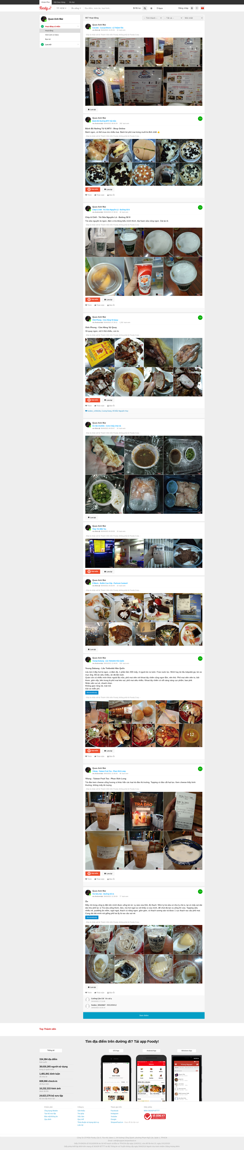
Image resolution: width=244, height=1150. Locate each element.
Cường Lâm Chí (97, 999)
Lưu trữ (48, 45)
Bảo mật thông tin (51, 1117)
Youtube (114, 1117)
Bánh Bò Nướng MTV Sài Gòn (104, 121)
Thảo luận (100, 195)
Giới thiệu (81, 1111)
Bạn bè (48, 39)
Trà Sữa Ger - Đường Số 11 (103, 894)
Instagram (114, 1114)
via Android (96, 123)
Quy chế (81, 1119)
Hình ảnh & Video (52, 35)
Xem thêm (144, 1015)
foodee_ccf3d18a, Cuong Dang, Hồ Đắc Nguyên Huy (107, 411)
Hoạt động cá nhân (52, 27)
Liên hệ (80, 1125)
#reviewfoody (92, 693)
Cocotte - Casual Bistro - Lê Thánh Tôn (107, 28)
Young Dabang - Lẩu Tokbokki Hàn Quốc (108, 661)
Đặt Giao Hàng (59, 2)
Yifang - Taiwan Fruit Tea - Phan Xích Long (109, 771)
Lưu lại (93, 110)
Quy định (47, 1119)
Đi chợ (72, 2)
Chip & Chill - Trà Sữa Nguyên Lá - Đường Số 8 (111, 210)
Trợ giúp (81, 1114)
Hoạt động (49, 31)
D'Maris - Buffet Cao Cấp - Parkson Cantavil (110, 583)
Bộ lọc (138, 8)
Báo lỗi (112, 195)
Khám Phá (46, 2)
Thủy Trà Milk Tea (99, 529)
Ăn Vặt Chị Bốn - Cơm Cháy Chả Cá (106, 426)
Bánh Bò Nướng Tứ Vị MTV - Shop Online (105, 128)
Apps (160, 8)
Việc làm (81, 1117)
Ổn (86, 901)
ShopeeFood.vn (117, 1122)
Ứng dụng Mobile (51, 1111)
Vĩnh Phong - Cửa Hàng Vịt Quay (105, 320)
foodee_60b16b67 (98, 1005)
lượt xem (122, 30)
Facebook (114, 1111)
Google (113, 1119)
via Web (95, 30)
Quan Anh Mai (99, 25)
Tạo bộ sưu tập (50, 1114)
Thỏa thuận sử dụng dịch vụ (88, 1122)
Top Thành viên (47, 1029)
